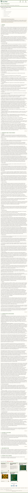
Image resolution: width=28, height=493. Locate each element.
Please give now (2, 481)
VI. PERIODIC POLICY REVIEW (6, 16)
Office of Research (5, 3)
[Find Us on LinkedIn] (16, 486)
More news (2, 470)
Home (1, 5)
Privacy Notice (1, 489)
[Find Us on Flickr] (15, 486)
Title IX (11, 489)
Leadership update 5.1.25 (3, 467)
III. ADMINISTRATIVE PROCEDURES (7, 12)
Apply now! (20, 470)
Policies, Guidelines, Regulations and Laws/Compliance (8, 5)
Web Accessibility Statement (7, 489)
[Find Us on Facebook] (13, 486)
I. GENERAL (4, 10)
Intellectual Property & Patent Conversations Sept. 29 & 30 (4, 466)
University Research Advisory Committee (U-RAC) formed (4, 465)
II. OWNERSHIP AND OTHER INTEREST (7, 11)
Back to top (26, 446)
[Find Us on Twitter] (11, 486)
